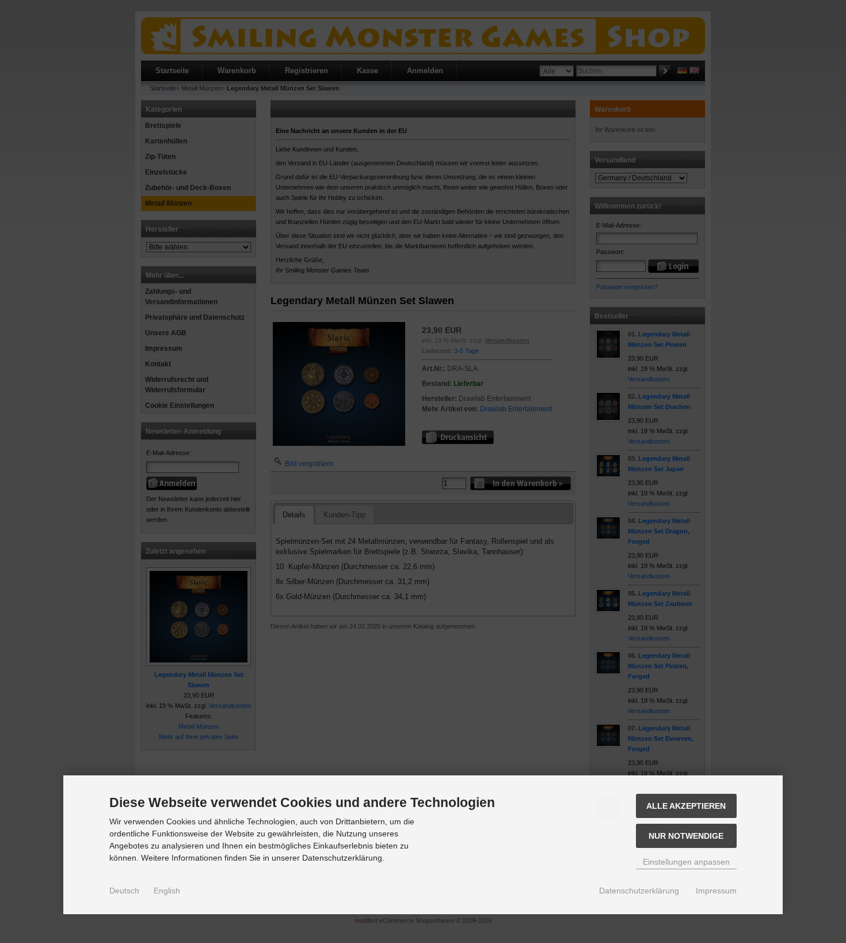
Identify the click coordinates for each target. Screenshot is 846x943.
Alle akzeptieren (686, 806)
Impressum (716, 890)
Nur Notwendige (686, 835)
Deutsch (124, 890)
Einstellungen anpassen (686, 861)
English (167, 890)
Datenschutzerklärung (639, 890)
